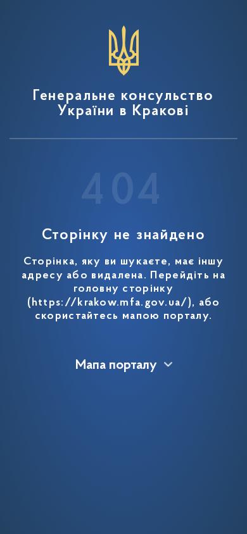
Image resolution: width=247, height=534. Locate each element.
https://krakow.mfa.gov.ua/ (110, 303)
